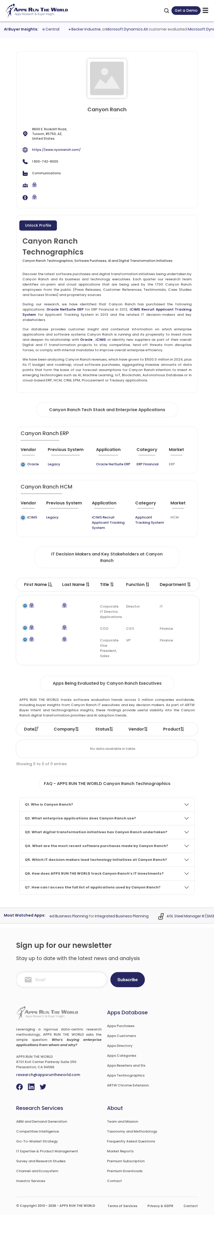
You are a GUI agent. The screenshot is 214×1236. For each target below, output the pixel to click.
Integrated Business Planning (114, 916)
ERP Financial (147, 464)
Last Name (74, 585)
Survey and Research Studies (41, 1161)
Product (171, 729)
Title (105, 585)
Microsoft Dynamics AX (119, 29)
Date (29, 729)
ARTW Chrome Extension (128, 1085)
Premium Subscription (126, 1161)
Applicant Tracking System (149, 520)
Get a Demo (186, 10)
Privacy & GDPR (160, 1206)
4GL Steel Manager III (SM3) (183, 916)
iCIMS (101, 339)
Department (173, 585)
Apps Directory (120, 1045)
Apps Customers (121, 1035)
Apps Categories (121, 1055)
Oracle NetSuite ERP (64, 309)
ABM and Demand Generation (41, 1121)
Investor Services (30, 1180)
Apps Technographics (126, 1075)
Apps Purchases (120, 1025)
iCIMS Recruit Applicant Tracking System (108, 522)
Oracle (86, 339)
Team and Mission (122, 1121)
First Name (36, 585)
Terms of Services (122, 1206)
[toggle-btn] (205, 10)
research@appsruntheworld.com (48, 1074)
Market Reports (120, 1151)
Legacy (54, 464)
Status (102, 729)
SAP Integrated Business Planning (50, 916)
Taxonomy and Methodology (132, 1131)
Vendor (136, 729)
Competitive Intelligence (37, 1131)
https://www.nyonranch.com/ (56, 149)
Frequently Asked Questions (131, 1141)
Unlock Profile (38, 225)
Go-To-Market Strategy (37, 1141)
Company (64, 729)
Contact (114, 1180)
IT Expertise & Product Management (47, 1151)
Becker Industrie (78, 29)
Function (136, 585)
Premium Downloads (124, 1171)
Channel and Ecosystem (37, 1171)
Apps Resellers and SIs (126, 1065)
